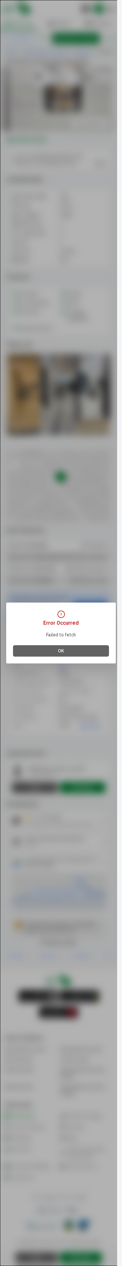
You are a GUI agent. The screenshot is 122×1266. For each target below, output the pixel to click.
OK (61, 650)
